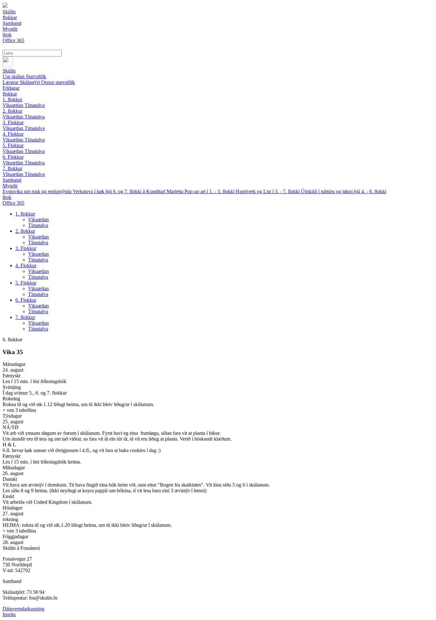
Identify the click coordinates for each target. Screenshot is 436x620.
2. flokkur (12, 111)
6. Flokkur (13, 157)
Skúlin (9, 70)
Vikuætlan (14, 105)
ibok (7, 197)
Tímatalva (35, 105)
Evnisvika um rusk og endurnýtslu (38, 191)
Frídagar (11, 88)
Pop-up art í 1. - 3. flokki (210, 191)
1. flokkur (12, 99)
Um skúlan (14, 76)
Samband (12, 180)
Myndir (10, 185)
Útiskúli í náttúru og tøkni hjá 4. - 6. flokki (343, 191)
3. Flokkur (13, 122)
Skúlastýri (30, 82)
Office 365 (13, 203)
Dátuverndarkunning (23, 608)
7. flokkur (12, 168)
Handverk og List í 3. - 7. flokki (268, 191)
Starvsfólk (36, 76)
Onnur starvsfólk (58, 82)
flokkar (10, 93)
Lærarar (11, 82)
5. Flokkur (13, 145)
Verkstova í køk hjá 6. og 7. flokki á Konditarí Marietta (128, 191)
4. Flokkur (13, 134)
